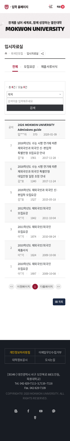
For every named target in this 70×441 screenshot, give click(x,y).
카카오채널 (54, 411)
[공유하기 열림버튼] (42, 53)
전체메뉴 (50, 6)
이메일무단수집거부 (50, 352)
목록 (60, 301)
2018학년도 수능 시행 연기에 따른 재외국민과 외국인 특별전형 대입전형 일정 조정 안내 (37, 171)
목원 (60, 6)
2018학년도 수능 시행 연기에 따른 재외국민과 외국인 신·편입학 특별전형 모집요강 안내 (37, 148)
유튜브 (41, 411)
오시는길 (50, 360)
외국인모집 (17, 53)
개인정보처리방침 (20, 352)
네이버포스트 (35, 417)
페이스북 (28, 411)
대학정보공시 (19, 360)
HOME (6, 53)
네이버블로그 (16, 411)
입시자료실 (33, 53)
